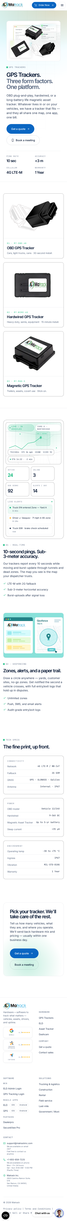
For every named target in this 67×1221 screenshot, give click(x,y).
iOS (13, 1105)
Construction (45, 1089)
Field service (45, 1100)
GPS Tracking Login (13, 1094)
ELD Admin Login (12, 1088)
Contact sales (46, 1052)
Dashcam (44, 1034)
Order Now (44, 5)
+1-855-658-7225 (16, 1159)
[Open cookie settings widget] (5, 1215)
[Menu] (62, 5)
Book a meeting (25, 140)
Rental (42, 1095)
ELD (41, 1023)
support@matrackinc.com (19, 1143)
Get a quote (18, 129)
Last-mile (44, 1106)
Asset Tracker (46, 1028)
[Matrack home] (12, 5)
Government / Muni (49, 1111)
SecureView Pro (11, 1127)
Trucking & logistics (49, 1084)
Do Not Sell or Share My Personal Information (31, 1213)
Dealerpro (8, 1122)
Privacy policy (12, 1208)
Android (23, 1105)
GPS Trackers (46, 1017)
